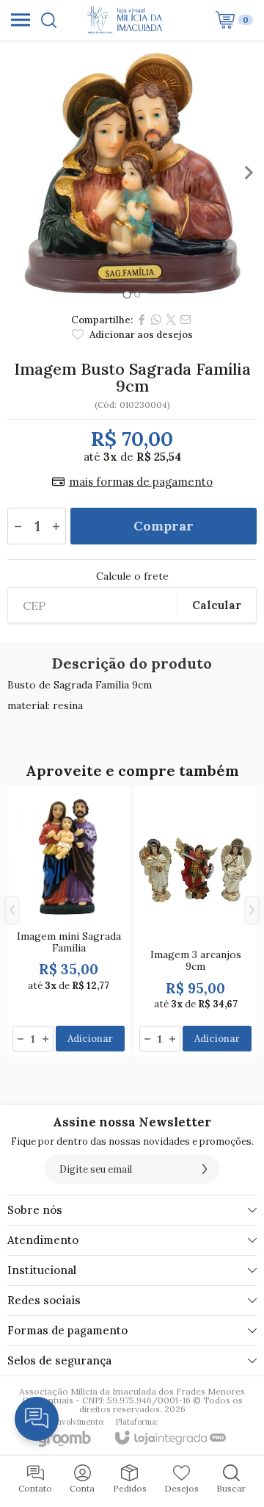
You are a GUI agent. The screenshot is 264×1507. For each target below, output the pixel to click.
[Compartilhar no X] (171, 319)
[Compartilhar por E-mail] (185, 319)
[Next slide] (248, 172)
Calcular (216, 605)
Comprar (163, 525)
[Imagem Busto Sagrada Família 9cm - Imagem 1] (132, 172)
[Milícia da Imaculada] (128, 20)
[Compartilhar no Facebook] (141, 319)
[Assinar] (204, 1169)
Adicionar (90, 1038)
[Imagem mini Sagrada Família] (68, 921)
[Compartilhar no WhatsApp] (156, 319)
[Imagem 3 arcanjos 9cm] (195, 921)
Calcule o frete (132, 576)
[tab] (126, 294)
